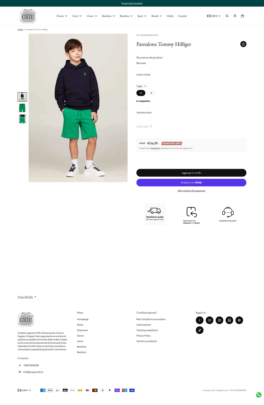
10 (141, 93)
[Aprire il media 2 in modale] (78, 108)
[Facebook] (200, 320)
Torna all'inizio (25, 297)
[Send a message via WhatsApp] (259, 395)
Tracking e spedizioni (147, 330)
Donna (60, 16)
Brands (154, 16)
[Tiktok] (200, 330)
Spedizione (155, 148)
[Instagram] (219, 320)
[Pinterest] (239, 320)
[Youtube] (209, 320)
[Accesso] (235, 16)
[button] (227, 16)
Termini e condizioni (146, 341)
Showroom (82, 330)
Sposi (140, 16)
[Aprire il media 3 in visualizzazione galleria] (22, 119)
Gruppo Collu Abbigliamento (216, 390)
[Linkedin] (229, 320)
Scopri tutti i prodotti (132, 3)
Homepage (82, 319)
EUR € (214, 16)
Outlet (170, 16)
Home (20, 29)
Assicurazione (143, 324)
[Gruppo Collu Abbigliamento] (28, 16)
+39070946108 (31, 365)
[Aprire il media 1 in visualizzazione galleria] (22, 97)
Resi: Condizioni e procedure (150, 319)
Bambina (124, 16)
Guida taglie (142, 126)
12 (151, 93)
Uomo (90, 16)
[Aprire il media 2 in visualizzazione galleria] (22, 108)
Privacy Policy (143, 335)
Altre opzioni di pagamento (191, 190)
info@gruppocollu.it (33, 372)
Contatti (182, 16)
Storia (80, 324)
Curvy (75, 16)
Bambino (107, 16)
